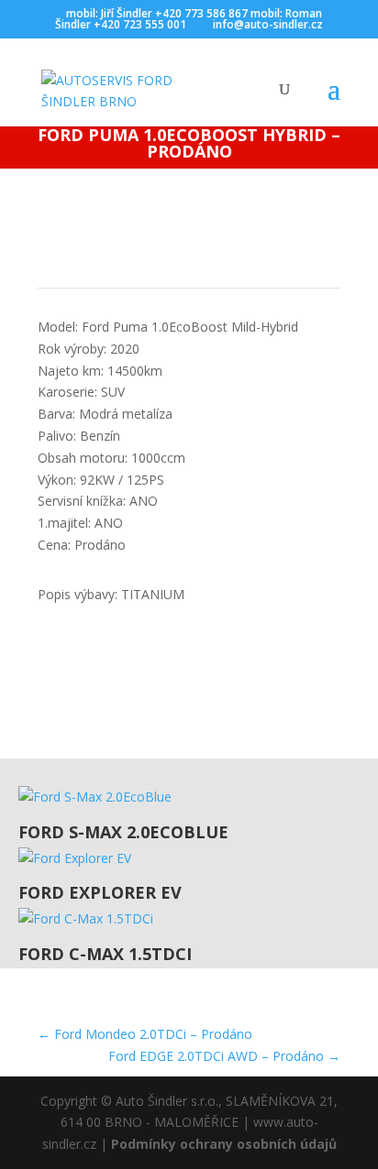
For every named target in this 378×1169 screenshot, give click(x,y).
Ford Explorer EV (100, 892)
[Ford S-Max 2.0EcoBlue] (198, 797)
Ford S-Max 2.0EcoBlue (123, 832)
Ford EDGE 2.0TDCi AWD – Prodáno (224, 1056)
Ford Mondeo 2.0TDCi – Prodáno (145, 1034)
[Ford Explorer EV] (198, 858)
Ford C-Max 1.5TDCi (105, 954)
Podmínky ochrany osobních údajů (224, 1144)
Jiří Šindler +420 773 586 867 (174, 13)
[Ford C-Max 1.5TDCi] (198, 919)
